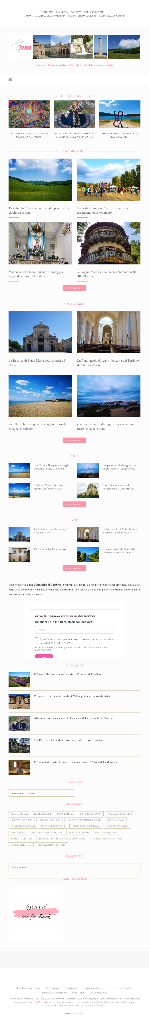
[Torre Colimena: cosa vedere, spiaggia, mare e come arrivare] (88, 490)
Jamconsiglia (18, 832)
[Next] (45, 6)
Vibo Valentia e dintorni (51, 844)
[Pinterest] (75, 21)
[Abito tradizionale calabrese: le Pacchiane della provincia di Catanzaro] (74, 114)
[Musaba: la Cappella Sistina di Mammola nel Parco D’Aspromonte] (29, 114)
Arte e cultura (19, 813)
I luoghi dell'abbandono (86, 826)
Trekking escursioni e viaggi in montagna (62, 838)
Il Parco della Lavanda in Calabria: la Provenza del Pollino (67, 674)
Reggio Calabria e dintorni (47, 832)
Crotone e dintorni (49, 820)
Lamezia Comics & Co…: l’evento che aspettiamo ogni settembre (103, 210)
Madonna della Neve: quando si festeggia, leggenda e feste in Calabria (36, 274)
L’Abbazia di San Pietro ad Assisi (51, 549)
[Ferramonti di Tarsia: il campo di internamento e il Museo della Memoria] (19, 767)
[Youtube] (80, 21)
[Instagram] (70, 21)
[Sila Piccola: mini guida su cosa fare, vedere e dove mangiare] (19, 745)
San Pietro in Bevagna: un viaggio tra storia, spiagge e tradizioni (51, 466)
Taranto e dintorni (22, 838)
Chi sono (48, 12)
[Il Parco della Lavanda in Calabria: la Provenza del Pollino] (19, 679)
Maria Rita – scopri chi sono (28, 988)
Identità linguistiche (53, 826)
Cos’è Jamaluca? (53, 988)
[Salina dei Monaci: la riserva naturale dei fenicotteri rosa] (19, 490)
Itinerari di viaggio (117, 826)
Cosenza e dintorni (21, 820)
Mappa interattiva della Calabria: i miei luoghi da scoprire (60, 15)
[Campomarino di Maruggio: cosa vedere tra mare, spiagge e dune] (108, 396)
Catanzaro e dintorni (120, 813)
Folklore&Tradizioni (23, 826)
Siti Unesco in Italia (106, 832)
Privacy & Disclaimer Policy (54, 992)
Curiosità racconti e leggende (84, 820)
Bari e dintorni (42, 813)
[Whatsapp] (85, 21)
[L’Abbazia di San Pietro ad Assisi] (19, 554)
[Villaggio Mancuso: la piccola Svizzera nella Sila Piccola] (108, 243)
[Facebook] (64, 21)
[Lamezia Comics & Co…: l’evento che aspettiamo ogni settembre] (108, 180)
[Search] (138, 79)
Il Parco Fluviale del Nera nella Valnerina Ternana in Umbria (118, 550)
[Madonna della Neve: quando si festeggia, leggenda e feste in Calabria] (40, 243)
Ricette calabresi (79, 832)
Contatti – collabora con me (95, 988)
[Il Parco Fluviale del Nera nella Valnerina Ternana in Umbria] (88, 554)
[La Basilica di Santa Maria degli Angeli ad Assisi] (40, 332)
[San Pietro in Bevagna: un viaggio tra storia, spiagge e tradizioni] (40, 396)
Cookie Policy (78, 992)
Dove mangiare (115, 820)
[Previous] (40, 6)
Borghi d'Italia (65, 813)
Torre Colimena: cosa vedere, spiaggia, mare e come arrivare (118, 486)
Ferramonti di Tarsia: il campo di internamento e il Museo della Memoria (75, 762)
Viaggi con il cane (21, 844)
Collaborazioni (94, 12)
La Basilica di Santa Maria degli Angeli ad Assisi (50, 530)
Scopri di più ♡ (74, 288)
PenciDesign (39, 1001)
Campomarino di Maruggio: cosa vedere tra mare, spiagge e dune (119, 466)
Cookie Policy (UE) (98, 992)
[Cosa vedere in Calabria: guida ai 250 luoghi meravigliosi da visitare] (19, 701)
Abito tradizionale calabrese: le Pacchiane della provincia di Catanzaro (74, 718)
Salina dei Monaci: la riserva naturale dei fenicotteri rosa (48, 486)
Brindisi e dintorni (90, 813)
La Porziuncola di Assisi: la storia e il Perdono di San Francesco (120, 530)
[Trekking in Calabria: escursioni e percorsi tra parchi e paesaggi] (40, 180)
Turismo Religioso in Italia (107, 838)
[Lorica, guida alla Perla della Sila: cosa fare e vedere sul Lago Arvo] (119, 114)
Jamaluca (62, 12)
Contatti (76, 12)
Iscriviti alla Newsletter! (122, 988)
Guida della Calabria (112, 15)
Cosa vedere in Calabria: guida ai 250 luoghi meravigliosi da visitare (73, 696)
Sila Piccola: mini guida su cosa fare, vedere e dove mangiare (68, 740)
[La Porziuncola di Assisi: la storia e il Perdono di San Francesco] (108, 332)
